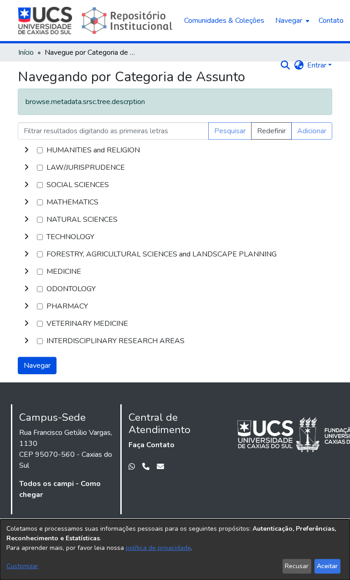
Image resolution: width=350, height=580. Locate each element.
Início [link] (26, 52)
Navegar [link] (37, 366)
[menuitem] (291, 20)
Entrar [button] (317, 65)
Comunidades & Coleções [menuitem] (224, 21)
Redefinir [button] (271, 131)
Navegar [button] (288, 21)
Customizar (22, 566)
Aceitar (327, 566)
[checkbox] (40, 150)
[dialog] (175, 549)
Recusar (297, 566)
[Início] (96, 20)
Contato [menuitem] (331, 21)
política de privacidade (158, 547)
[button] (285, 65)
